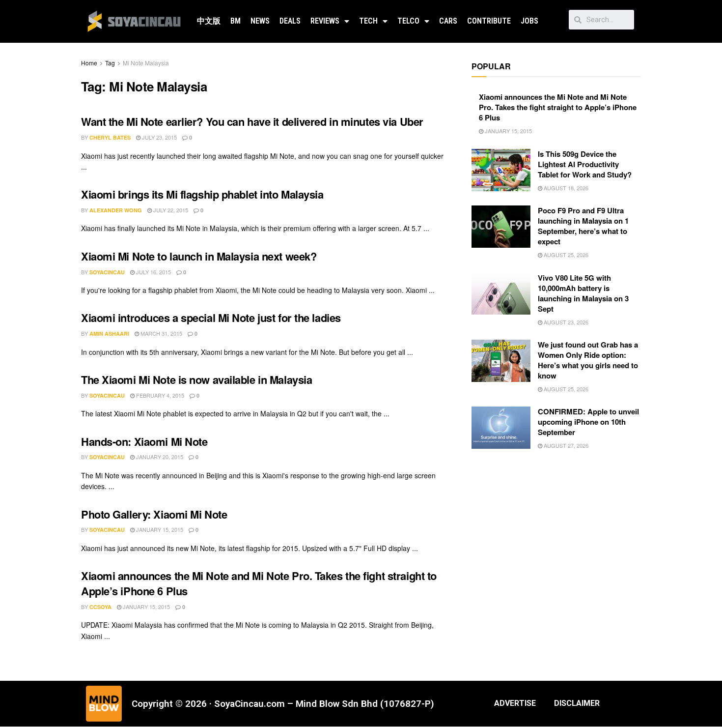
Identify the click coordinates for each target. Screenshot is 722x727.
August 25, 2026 (565, 255)
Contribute (489, 21)
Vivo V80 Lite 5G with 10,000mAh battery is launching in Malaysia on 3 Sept (583, 293)
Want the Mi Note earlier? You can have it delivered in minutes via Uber (252, 121)
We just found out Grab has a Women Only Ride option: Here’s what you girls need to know (588, 360)
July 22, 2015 (170, 210)
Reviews (324, 21)
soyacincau (107, 272)
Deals (290, 21)
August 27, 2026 (565, 445)
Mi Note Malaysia (146, 62)
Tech (368, 21)
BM (235, 21)
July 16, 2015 (153, 272)
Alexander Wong (115, 210)
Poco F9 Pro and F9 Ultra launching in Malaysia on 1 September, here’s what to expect (583, 226)
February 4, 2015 (159, 395)
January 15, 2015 (159, 529)
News (260, 21)
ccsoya (100, 607)
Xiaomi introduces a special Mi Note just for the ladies (211, 317)
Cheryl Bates (110, 137)
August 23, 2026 (565, 322)
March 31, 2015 (160, 333)
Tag (110, 62)
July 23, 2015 (158, 137)
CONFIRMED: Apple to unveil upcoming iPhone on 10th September (588, 421)
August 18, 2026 (565, 188)
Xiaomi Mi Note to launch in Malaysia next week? (198, 256)
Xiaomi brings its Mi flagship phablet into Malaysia (202, 194)
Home (89, 62)
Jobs (529, 21)
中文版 (209, 21)
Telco (408, 21)
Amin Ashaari (109, 333)
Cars (448, 21)
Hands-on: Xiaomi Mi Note (144, 441)
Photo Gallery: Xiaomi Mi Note (154, 514)
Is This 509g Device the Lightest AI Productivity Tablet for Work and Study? (585, 164)
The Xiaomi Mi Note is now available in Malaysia (196, 379)
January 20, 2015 (159, 457)
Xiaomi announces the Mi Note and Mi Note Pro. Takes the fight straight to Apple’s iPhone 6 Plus (259, 583)
